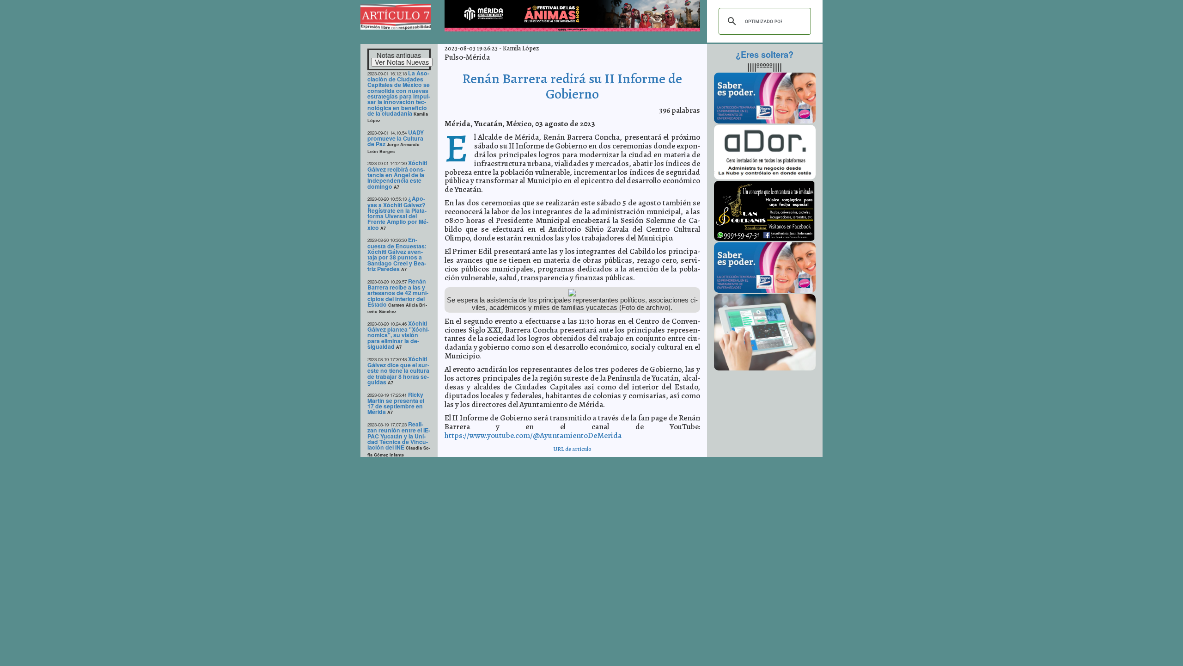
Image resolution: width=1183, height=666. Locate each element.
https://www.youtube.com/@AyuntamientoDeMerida (533, 435)
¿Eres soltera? (764, 55)
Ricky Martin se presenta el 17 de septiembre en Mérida (395, 403)
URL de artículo (572, 449)
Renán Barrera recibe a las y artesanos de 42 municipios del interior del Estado (397, 292)
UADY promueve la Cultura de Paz (395, 138)
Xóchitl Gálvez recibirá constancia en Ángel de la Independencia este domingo (397, 174)
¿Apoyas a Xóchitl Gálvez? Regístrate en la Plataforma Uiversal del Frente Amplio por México (397, 213)
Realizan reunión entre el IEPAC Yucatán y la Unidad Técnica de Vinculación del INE (398, 435)
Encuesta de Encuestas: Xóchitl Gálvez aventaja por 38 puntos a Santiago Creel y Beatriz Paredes (397, 254)
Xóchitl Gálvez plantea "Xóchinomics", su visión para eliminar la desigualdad (398, 335)
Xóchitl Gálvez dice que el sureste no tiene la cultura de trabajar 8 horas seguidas (398, 370)
